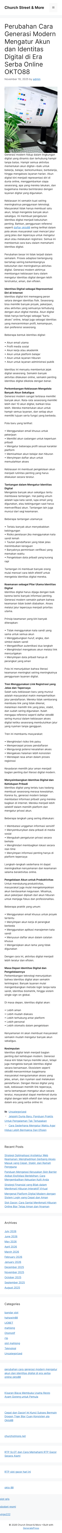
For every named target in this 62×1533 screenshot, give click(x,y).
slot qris (4, 1499)
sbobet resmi (8, 1506)
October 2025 (13, 1277)
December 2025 (14, 1267)
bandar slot (11, 1312)
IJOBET (9, 1322)
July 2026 (10, 1231)
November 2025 (14, 1272)
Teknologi (10, 1348)
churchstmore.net (15, 1436)
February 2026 (13, 1256)
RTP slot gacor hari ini (18, 1471)
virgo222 (5, 1514)
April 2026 (11, 1246)
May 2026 (11, 1241)
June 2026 (11, 1236)
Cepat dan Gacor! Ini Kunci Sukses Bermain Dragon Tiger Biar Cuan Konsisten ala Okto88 (31, 1416)
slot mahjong (12, 1343)
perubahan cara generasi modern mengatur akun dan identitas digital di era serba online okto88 (31, 1373)
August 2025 (12, 1287)
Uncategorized (17, 1111)
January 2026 (13, 1262)
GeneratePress (31, 1528)
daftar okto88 (22, 227)
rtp (6, 1338)
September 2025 (15, 1282)
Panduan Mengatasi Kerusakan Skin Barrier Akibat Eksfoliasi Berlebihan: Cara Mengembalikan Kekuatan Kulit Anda (31, 1175)
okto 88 (9, 1487)
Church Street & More (24, 7)
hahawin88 (11, 1317)
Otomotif (10, 1333)
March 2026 (12, 1251)
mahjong (10, 1327)
